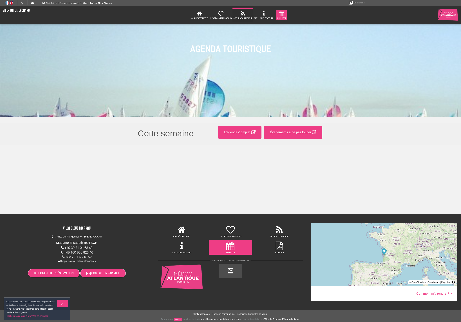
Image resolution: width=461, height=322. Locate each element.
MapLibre (446, 282)
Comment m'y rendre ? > (434, 293)
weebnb (178, 319)
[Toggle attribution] (453, 282)
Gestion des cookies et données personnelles (27, 316)
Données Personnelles (223, 314)
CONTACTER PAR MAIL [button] (105, 273)
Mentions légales (201, 314)
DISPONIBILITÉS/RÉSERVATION (54, 273)
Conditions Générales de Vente (252, 314)
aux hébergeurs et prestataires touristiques (221, 319)
